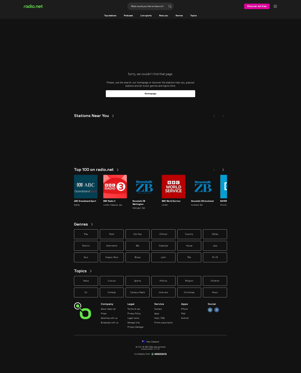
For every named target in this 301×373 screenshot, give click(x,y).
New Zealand (152, 342)
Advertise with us (109, 318)
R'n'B (215, 257)
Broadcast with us (109, 323)
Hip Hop (137, 234)
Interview (163, 292)
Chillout (163, 234)
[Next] (223, 114)
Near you (163, 16)
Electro (86, 246)
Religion (189, 281)
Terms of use (133, 309)
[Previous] (214, 114)
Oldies (215, 234)
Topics (193, 16)
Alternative (111, 246)
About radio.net (108, 309)
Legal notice (133, 318)
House (189, 246)
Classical (163, 246)
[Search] (170, 6)
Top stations (110, 16)
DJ (86, 292)
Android (185, 318)
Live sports (146, 16)
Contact (158, 309)
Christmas (189, 292)
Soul (86, 257)
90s (189, 257)
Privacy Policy (134, 314)
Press (103, 314)
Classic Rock (111, 257)
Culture (112, 281)
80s (137, 246)
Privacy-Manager (135, 327)
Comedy (112, 292)
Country (189, 234)
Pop (86, 234)
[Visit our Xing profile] (216, 310)
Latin (163, 257)
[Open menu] (275, 6)
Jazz (215, 246)
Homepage (150, 94)
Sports (137, 281)
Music (215, 292)
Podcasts (128, 16)
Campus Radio (137, 292)
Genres (179, 16)
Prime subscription (163, 323)
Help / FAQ (159, 318)
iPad (183, 314)
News (86, 281)
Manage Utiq (133, 323)
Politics (163, 281)
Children (215, 281)
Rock (111, 234)
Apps (156, 314)
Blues (137, 257)
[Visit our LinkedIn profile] (210, 310)
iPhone (184, 309)
